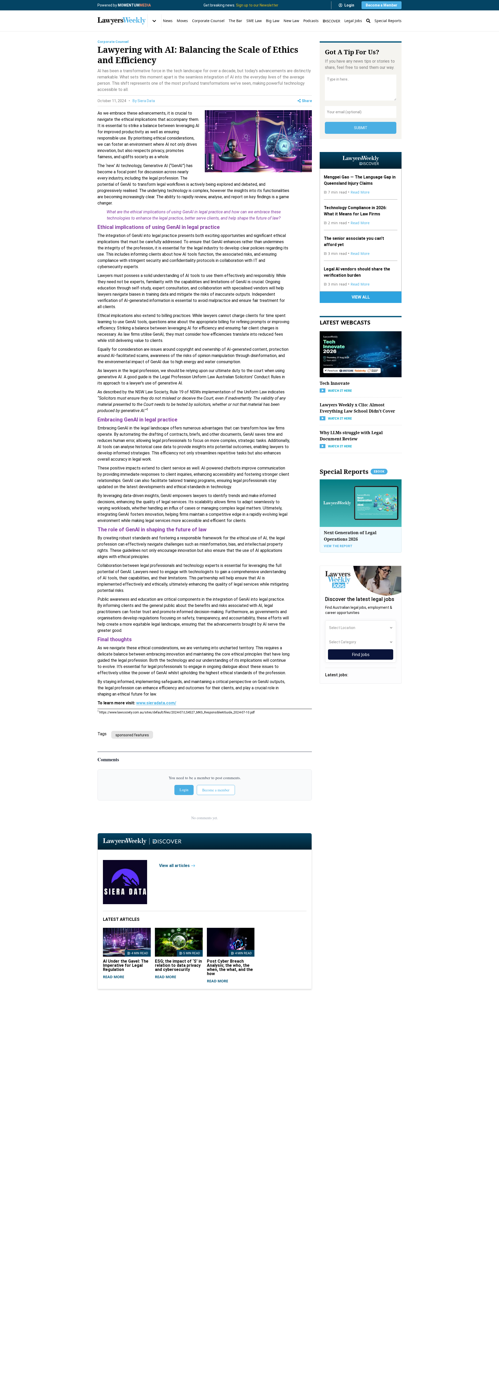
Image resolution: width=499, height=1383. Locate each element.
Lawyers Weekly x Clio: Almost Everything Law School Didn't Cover (357, 408)
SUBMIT (360, 128)
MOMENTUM (134, 5)
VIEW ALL (361, 297)
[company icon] (128, 882)
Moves (182, 20)
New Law (291, 20)
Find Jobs (361, 654)
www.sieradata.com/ (156, 702)
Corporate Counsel (208, 20)
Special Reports (388, 20)
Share (307, 101)
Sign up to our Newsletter (257, 5)
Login (349, 5)
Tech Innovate (335, 383)
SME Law (254, 20)
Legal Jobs (353, 20)
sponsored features (132, 735)
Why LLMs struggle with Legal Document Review (351, 435)
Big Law (272, 20)
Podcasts (311, 20)
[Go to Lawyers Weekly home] (121, 20)
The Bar (235, 20)
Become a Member (381, 5)
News (168, 20)
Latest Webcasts (345, 322)
